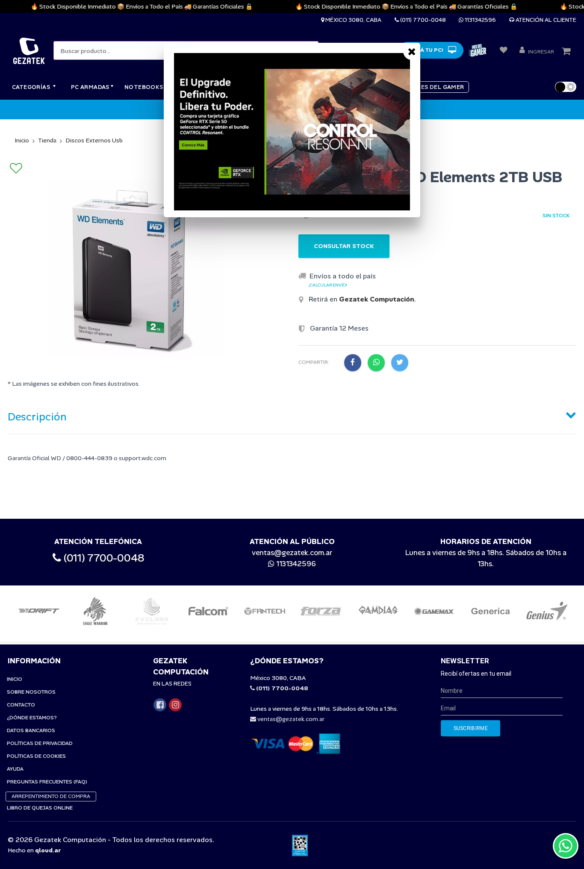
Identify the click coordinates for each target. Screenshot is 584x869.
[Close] (411, 51)
